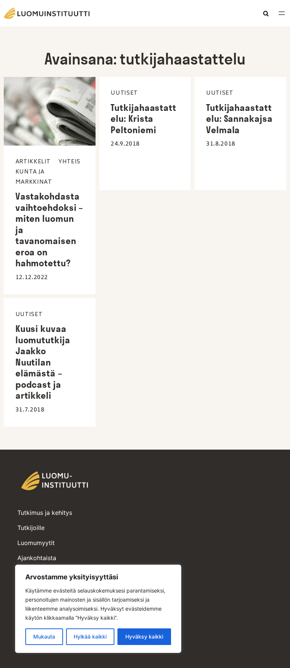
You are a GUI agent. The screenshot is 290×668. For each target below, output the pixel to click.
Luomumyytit (36, 543)
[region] (98, 609)
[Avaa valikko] (281, 13)
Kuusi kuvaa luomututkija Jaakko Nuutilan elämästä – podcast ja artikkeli (42, 362)
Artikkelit (33, 162)
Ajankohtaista (36, 558)
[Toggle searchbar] (266, 14)
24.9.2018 (125, 144)
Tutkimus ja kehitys (44, 512)
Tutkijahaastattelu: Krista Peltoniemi (143, 118)
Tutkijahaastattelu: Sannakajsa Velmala (239, 118)
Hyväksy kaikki (144, 636)
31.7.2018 (30, 410)
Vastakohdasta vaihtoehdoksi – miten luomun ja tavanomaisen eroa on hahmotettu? (49, 230)
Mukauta (44, 636)
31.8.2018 (220, 144)
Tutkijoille (31, 527)
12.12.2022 (31, 277)
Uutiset (124, 93)
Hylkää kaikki (90, 636)
